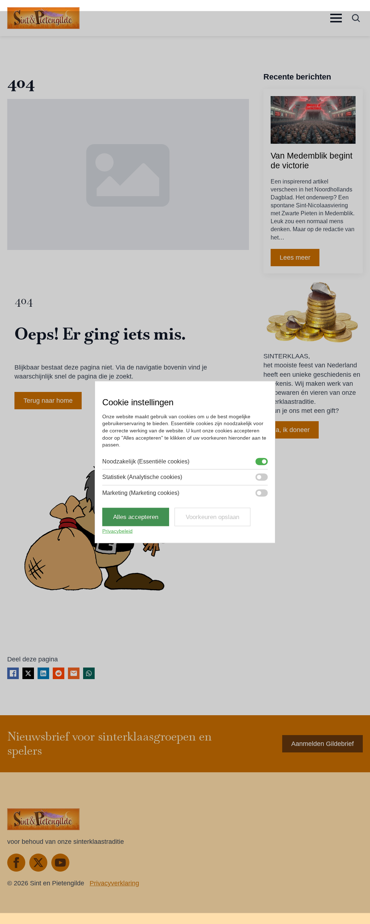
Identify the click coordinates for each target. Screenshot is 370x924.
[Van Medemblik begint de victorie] (313, 120)
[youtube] (60, 863)
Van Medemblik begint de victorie (311, 160)
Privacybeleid (117, 531)
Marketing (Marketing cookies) (140, 492)
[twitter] (38, 863)
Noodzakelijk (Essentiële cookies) (145, 461)
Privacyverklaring (114, 883)
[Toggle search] (356, 18)
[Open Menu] (336, 18)
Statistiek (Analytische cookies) (142, 477)
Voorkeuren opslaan (212, 517)
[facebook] (16, 863)
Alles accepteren (135, 517)
